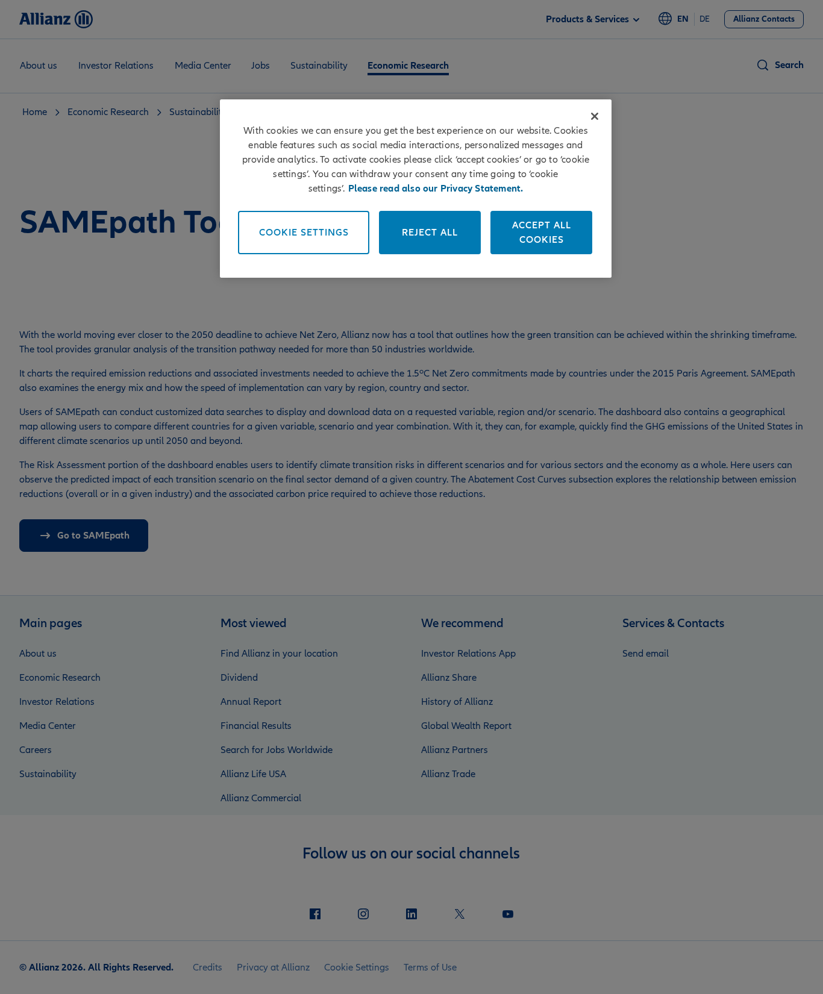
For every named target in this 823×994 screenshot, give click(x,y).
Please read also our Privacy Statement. (436, 189)
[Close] (594, 116)
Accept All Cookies (541, 232)
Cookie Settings (304, 233)
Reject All (430, 233)
